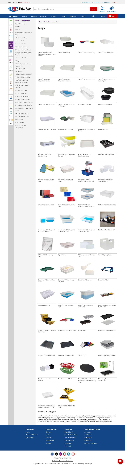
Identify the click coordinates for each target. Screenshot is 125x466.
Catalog (85, 2)
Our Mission (88, 435)
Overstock (68, 446)
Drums (53, 16)
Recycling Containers (22, 96)
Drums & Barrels (21, 93)
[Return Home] (19, 9)
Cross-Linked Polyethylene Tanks (24, 109)
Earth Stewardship (90, 443)
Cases (18, 29)
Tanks (93, 16)
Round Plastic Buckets (23, 99)
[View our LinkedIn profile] (69, 454)
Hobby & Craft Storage (23, 77)
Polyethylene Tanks (22, 113)
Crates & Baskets (21, 38)
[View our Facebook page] (52, 454)
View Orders (32, 435)
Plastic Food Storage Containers (22, 70)
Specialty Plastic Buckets (24, 105)
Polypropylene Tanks (22, 116)
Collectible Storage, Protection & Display (21, 81)
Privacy (56, 458)
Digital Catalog (69, 432)
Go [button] (93, 9)
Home (40, 21)
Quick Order (106, 2)
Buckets (34, 16)
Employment (50, 440)
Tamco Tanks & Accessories (20, 126)
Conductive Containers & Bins (23, 34)
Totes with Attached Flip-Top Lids (23, 54)
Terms (61, 458)
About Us (87, 432)
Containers (43, 16)
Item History (29, 437)
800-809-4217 (24, 2)
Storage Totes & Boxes (23, 50)
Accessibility (67, 458)
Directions (49, 437)
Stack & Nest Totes (22, 47)
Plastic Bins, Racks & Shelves (22, 86)
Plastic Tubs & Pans (22, 44)
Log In (115, 2)
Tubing (102, 16)
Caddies (18, 26)
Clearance (95, 2)
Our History (88, 437)
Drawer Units (20, 41)
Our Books (87, 440)
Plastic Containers (49, 21)
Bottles (24, 16)
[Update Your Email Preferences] (73, 454)
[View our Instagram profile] (60, 454)
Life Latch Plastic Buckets (24, 102)
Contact (48, 432)
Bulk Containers (21, 24)
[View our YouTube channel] (65, 454)
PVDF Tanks (20, 122)
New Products (69, 440)
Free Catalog (70, 435)
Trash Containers (21, 90)
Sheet (83, 16)
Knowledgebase (70, 437)
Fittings (63, 16)
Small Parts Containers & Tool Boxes (23, 65)
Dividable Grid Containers (24, 58)
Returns (48, 443)
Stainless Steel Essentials (24, 74)
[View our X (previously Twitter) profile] (56, 454)
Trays (18, 61)
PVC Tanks (19, 119)
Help (47, 435)
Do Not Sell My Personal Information (62, 461)
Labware (73, 16)
